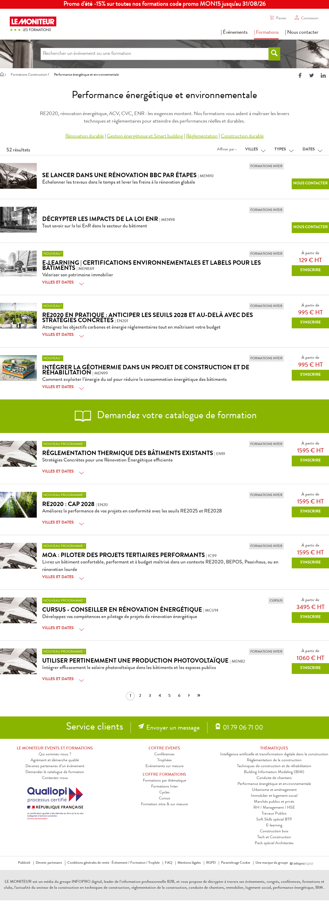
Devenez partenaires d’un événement (54, 766)
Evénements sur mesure (164, 766)
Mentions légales (189, 863)
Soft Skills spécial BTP (274, 820)
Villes (251, 150)
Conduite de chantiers (274, 778)
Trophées (164, 760)
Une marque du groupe (271, 863)
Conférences (164, 754)
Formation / (139, 863)
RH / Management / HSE (274, 808)
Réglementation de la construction (274, 760)
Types (280, 150)
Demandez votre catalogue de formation (177, 416)
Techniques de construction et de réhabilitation (274, 766)
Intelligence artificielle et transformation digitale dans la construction (274, 754)
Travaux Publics (274, 814)
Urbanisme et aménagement (274, 790)
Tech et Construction (274, 837)
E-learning (274, 826)
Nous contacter (310, 184)
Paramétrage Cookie (235, 863)
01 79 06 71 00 (243, 728)
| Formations (266, 32)
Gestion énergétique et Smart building (145, 136)
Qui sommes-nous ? (55, 754)
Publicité (24, 863)
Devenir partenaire (49, 863)
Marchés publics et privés (274, 802)
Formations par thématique (164, 781)
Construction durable (242, 136)
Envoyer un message (173, 728)
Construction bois (274, 831)
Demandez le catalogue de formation (54, 772)
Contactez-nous (55, 778)
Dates (309, 150)
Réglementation (202, 136)
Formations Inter (164, 787)
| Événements (234, 32)
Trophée (154, 863)
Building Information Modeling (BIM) (274, 772)
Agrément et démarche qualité (55, 760)
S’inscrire (310, 270)
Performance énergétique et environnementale (274, 784)
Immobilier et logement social (274, 796)
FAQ (168, 863)
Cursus (164, 799)
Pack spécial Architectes (274, 843)
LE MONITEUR (18, 882)
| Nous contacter (301, 32)
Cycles (164, 793)
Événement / (121, 863)
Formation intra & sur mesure (164, 804)
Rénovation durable (84, 136)
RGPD (211, 863)
